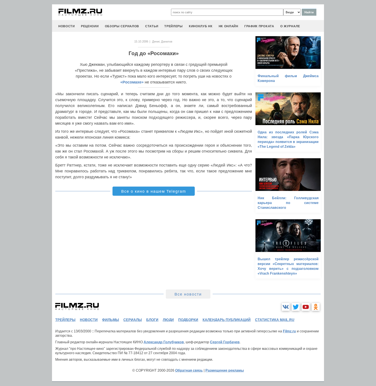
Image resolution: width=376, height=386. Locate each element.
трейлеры (173, 26)
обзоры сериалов (122, 26)
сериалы (132, 320)
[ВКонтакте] (286, 307)
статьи (151, 26)
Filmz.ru (289, 331)
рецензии (90, 26)
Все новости (188, 294)
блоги (152, 320)
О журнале (290, 26)
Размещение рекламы (224, 370)
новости (66, 26)
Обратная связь (189, 370)
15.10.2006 (141, 41)
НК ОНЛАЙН (228, 26)
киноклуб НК (201, 26)
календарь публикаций (227, 320)
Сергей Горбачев (225, 342)
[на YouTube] (306, 307)
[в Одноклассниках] (316, 307)
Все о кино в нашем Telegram (153, 191)
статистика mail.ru (274, 320)
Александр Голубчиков (164, 342)
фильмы (110, 320)
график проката (259, 26)
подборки (188, 320)
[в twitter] (296, 307)
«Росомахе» (132, 82)
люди (168, 320)
